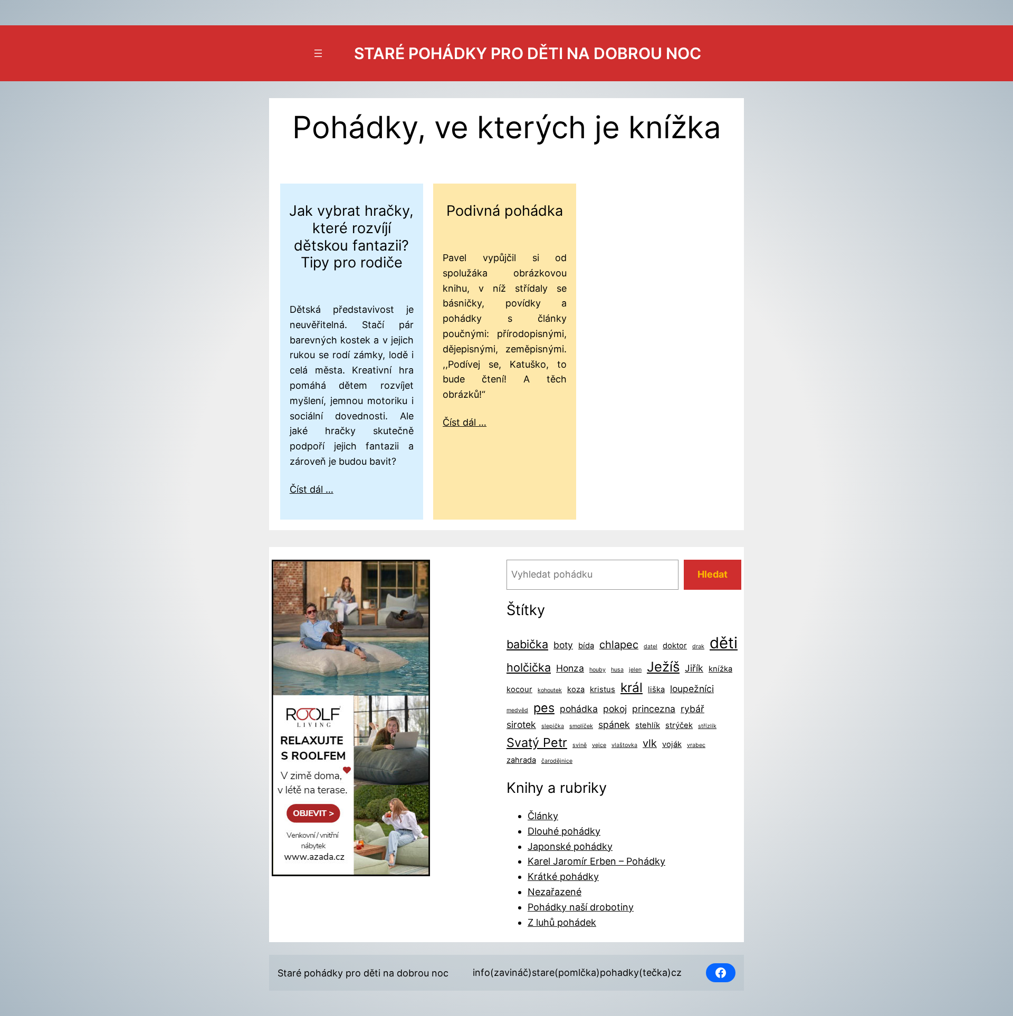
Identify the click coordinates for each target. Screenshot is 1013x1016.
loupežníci (692, 688)
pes (544, 707)
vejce (599, 745)
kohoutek (550, 690)
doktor (675, 645)
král (631, 687)
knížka (720, 669)
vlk (650, 743)
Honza (570, 668)
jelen (635, 669)
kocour (519, 689)
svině (579, 745)
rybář (692, 708)
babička (527, 644)
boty (563, 644)
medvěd (517, 710)
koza (576, 689)
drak (698, 646)
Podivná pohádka (504, 211)
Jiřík (694, 668)
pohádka (579, 708)
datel (650, 646)
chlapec (618, 644)
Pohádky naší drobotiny (581, 907)
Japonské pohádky (570, 846)
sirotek (521, 724)
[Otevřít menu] (318, 53)
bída (586, 645)
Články (543, 815)
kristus (602, 689)
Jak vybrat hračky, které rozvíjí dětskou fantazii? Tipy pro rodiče (351, 237)
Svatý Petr (536, 742)
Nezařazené (554, 891)
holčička (528, 667)
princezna (653, 708)
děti (724, 643)
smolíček (581, 726)
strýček (679, 725)
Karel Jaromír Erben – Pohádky (596, 861)
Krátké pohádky (563, 876)
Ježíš (663, 666)
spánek (614, 724)
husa (617, 669)
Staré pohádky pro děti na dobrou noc (527, 53)
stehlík (647, 725)
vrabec (696, 745)
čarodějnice (556, 761)
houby (597, 669)
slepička (552, 726)
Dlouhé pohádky (564, 831)
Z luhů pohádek (562, 922)
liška (656, 689)
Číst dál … (311, 489)
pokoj (615, 708)
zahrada (521, 760)
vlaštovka (624, 745)
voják (672, 744)
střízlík (707, 726)
